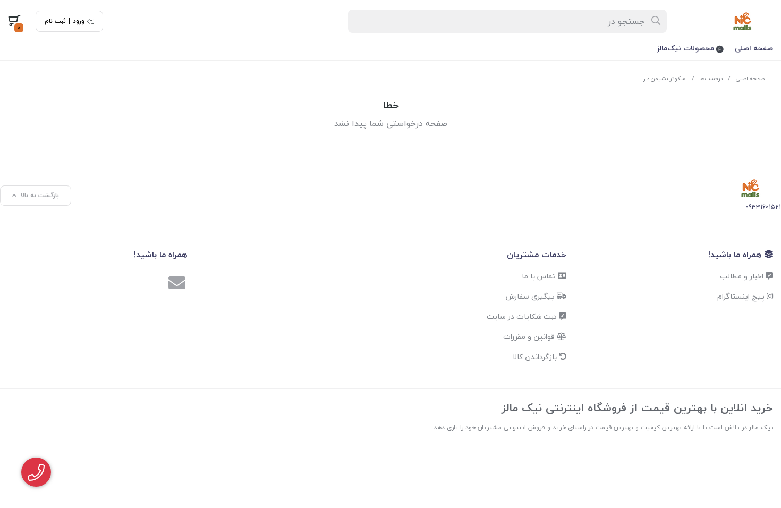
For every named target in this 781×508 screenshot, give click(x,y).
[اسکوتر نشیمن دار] (750, 188)
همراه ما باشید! (736, 254)
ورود (78, 21)
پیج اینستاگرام (742, 296)
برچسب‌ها (711, 78)
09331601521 (763, 207)
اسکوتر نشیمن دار (665, 78)
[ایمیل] (177, 284)
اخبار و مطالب (743, 276)
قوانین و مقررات (530, 336)
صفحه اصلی (754, 48)
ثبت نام (55, 21)
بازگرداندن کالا (536, 356)
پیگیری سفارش (531, 296)
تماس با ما (540, 276)
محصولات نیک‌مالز (686, 48)
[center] (656, 21)
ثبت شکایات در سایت (523, 316)
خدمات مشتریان (536, 254)
